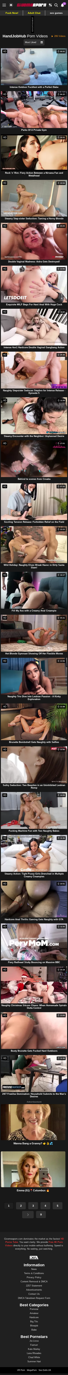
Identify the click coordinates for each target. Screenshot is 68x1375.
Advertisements (34, 1290)
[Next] (28, 1214)
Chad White (34, 1357)
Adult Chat (34, 13)
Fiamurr (34, 1345)
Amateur (34, 1313)
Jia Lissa (34, 1341)
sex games (56, 13)
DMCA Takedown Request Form (34, 1298)
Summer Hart (34, 1361)
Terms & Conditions (34, 1273)
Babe (34, 1329)
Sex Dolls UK (45, 1370)
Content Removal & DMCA (34, 1281)
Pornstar (34, 1309)
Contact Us (34, 1294)
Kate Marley (34, 1349)
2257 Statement (34, 1285)
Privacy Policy (34, 1277)
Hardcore (34, 1317)
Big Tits (34, 1321)
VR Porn (21, 1370)
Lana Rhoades (34, 1353)
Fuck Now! (12, 13)
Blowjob (34, 1325)
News (34, 1269)
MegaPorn (32, 1370)
